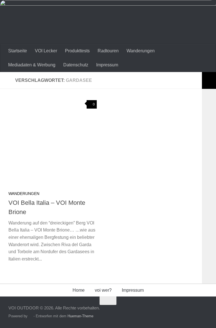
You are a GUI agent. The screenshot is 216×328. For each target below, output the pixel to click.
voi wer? (103, 290)
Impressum (107, 64)
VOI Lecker (46, 50)
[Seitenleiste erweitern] (209, 80)
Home (79, 290)
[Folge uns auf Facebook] (193, 312)
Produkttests (77, 50)
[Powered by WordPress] (30, 316)
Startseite (17, 50)
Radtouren (108, 50)
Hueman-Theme (80, 316)
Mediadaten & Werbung (31, 64)
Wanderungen (141, 50)
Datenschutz (75, 64)
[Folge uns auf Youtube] (203, 312)
